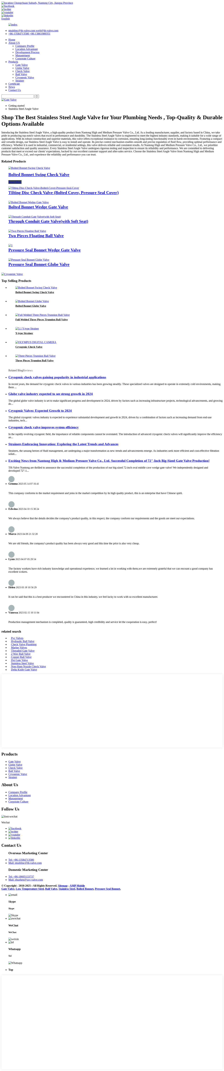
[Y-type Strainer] (27, 328)
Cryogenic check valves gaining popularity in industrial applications (57, 377)
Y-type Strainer (24, 333)
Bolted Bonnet (84, 888)
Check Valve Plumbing (24, 644)
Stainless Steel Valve (22, 663)
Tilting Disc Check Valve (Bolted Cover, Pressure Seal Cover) (63, 192)
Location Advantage (26, 49)
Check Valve (22, 71)
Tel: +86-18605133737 (21, 876)
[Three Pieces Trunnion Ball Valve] (35, 355)
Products (13, 61)
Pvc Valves (17, 638)
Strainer (19, 80)
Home (11, 39)
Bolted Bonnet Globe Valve (30, 305)
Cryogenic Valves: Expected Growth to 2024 (40, 411)
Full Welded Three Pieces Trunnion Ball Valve (41, 319)
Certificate (14, 83)
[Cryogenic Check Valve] (35, 342)
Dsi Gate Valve (19, 660)
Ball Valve (21, 74)
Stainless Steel (67, 888)
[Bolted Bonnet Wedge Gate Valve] (28, 202)
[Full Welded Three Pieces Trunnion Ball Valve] (42, 314)
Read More (15, 182)
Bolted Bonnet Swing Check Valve (38, 174)
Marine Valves (19, 647)
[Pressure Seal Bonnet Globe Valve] (28, 259)
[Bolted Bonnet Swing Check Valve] (29, 168)
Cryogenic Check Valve (28, 346)
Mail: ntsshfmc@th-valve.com (25, 862)
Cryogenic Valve (24, 77)
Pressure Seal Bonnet (107, 888)
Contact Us (14, 90)
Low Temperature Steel (30, 888)
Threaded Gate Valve (22, 650)
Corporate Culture (25, 58)
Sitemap (63, 885)
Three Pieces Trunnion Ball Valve (34, 360)
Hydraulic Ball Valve (22, 641)
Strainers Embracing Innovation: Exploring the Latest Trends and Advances (63, 444)
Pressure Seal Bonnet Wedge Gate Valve (44, 250)
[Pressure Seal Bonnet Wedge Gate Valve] (10, 245)
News (11, 86)
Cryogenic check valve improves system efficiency (43, 427)
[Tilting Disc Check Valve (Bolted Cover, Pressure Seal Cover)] (43, 187)
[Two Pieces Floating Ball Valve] (27, 231)
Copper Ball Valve (21, 657)
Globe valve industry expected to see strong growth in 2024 (50, 394)
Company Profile (24, 45)
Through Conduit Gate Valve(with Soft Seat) (48, 221)
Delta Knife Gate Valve (24, 669)
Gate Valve (21, 64)
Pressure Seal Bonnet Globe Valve (38, 264)
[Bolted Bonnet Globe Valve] (32, 301)
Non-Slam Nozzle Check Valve (28, 666)
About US (14, 42)
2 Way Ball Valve (20, 653)
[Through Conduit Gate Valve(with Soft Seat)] (34, 216)
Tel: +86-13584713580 (21, 859)
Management (22, 55)
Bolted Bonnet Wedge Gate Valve (38, 207)
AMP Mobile (77, 885)
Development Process (27, 52)
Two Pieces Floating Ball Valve (36, 235)
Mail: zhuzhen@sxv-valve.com (25, 879)
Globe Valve (22, 68)
